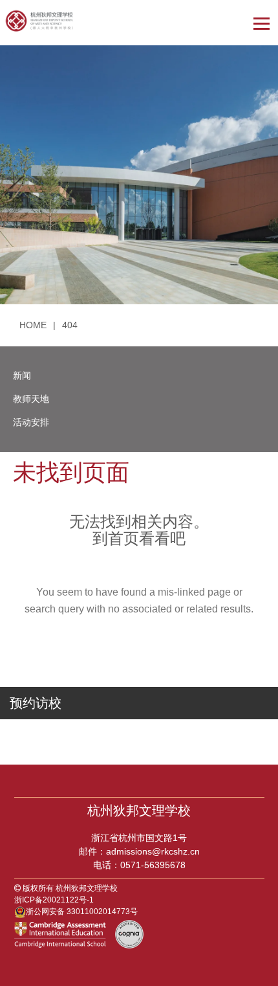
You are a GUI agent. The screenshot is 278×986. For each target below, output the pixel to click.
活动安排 (31, 422)
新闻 (22, 375)
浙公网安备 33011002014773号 (82, 911)
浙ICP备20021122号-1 (54, 899)
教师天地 (31, 399)
